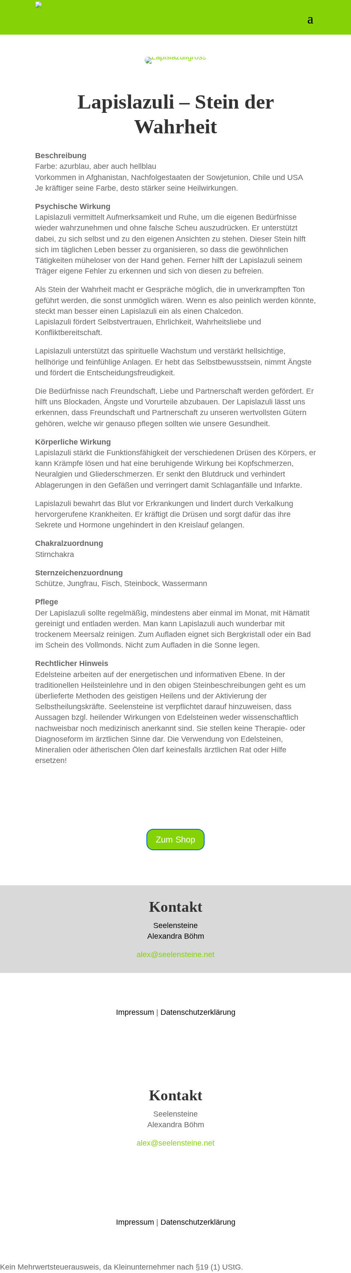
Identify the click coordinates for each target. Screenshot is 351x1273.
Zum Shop (175, 839)
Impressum (135, 1012)
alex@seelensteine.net (175, 954)
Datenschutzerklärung (198, 1012)
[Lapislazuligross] (175, 61)
